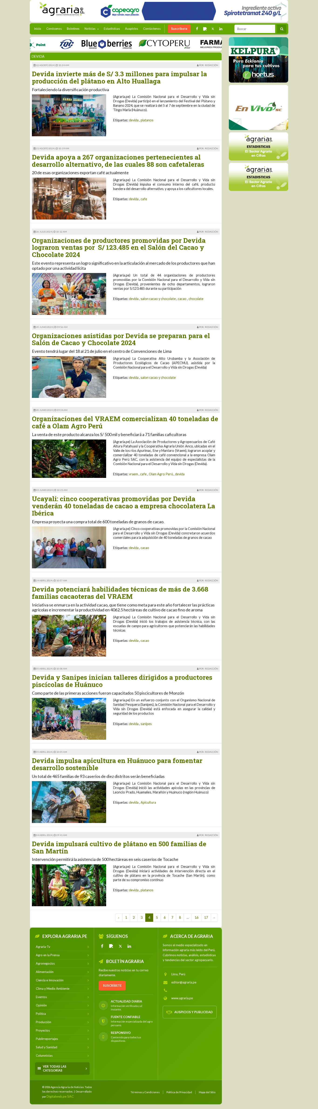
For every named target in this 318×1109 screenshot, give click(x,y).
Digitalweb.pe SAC (60, 1096)
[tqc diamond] (258, 59)
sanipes (146, 724)
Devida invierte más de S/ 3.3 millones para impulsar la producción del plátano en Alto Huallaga (119, 77)
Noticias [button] (90, 28)
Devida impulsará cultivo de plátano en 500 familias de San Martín (119, 847)
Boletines (73, 28)
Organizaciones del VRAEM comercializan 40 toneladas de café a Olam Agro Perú (125, 422)
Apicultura (148, 802)
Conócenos (54, 28)
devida (134, 120)
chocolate (196, 299)
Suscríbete (179, 28)
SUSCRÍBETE (112, 985)
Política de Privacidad (179, 1092)
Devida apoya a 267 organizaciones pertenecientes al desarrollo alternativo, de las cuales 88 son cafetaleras (118, 161)
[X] (120, 946)
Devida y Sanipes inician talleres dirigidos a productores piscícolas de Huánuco (122, 681)
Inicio (39, 28)
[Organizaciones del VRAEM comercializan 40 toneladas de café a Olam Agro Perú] (69, 458)
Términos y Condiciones (145, 1092)
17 (206, 917)
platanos (147, 120)
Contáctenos (152, 28)
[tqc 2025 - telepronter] (47, 44)
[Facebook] (102, 946)
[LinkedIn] (129, 946)
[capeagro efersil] (258, 107)
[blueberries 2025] (87, 44)
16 (196, 917)
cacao (182, 299)
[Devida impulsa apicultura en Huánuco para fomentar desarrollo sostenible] (69, 802)
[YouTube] (111, 946)
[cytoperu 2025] (145, 44)
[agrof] (258, 146)
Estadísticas (112, 28)
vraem (133, 474)
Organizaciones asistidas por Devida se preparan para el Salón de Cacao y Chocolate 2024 (121, 339)
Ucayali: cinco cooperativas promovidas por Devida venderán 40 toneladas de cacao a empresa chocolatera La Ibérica (123, 505)
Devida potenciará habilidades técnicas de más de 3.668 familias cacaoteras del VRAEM (120, 593)
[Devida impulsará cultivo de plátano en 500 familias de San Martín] (69, 885)
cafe (144, 199)
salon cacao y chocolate (158, 299)
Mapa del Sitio (207, 1092)
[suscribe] (258, 177)
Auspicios (131, 28)
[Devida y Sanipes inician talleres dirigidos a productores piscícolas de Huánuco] (69, 718)
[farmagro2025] (211, 44)
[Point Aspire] (191, 11)
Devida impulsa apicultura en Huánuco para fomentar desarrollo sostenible (117, 764)
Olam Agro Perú (161, 474)
